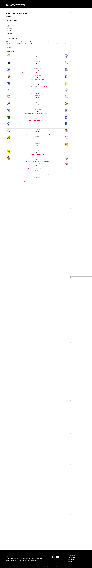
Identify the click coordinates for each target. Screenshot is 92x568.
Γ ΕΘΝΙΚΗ (70, 561)
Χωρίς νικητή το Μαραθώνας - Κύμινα (37, 154)
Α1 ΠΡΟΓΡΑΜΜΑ (54, 5)
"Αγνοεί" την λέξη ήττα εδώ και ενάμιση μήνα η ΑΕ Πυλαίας (38, 86)
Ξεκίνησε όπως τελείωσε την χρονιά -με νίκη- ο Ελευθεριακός (37, 174)
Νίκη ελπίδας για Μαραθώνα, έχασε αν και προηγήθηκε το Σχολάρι (37, 134)
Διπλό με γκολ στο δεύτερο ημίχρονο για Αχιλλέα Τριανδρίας (37, 161)
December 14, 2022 (37, 177)
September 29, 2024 (37, 109)
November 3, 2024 (37, 75)
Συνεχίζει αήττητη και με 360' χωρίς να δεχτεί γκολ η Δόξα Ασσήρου (37, 113)
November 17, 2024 (37, 61)
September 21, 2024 (37, 116)
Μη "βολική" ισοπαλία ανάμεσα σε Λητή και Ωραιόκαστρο (37, 168)
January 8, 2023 (37, 170)
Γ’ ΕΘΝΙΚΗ (81, 5)
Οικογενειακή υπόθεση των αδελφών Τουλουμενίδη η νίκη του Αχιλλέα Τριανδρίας (37, 72)
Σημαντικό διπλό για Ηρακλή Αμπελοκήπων (37, 140)
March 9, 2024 (37, 136)
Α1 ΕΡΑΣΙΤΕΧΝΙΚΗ (9, 16)
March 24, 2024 (37, 129)
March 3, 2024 (37, 143)
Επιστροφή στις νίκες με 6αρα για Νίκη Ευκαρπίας (37, 93)
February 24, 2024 (37, 150)
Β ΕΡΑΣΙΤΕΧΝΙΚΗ (71, 557)
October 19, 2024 (38, 88)
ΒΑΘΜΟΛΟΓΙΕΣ (45, 5)
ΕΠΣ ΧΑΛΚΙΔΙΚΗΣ (73, 5)
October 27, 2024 (38, 82)
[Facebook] (53, 557)
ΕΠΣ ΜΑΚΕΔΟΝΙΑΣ (35, 5)
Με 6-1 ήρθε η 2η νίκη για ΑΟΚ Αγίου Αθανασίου (37, 120)
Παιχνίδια (8, 47)
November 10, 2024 (37, 68)
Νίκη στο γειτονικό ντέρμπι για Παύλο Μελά (37, 106)
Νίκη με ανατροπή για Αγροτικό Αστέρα (37, 59)
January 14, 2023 (38, 163)
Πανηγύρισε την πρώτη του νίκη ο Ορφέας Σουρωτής (38, 127)
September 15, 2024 (37, 122)
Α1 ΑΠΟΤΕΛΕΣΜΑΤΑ (64, 5)
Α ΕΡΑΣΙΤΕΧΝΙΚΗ (71, 555)
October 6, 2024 (37, 95)
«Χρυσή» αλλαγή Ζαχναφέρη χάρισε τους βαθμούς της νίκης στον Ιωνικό (37, 181)
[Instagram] (57, 557)
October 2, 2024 (37, 102)
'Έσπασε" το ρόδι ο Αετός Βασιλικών (37, 79)
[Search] (85, 5)
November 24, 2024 (37, 54)
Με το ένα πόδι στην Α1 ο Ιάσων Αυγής (37, 147)
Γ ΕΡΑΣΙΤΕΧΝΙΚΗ (71, 559)
